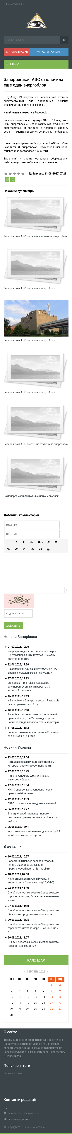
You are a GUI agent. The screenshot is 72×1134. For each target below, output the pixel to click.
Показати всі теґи (13, 1073)
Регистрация (18, 51)
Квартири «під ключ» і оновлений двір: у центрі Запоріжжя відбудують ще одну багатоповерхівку (32, 655)
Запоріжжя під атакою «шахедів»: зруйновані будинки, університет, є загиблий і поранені (29, 686)
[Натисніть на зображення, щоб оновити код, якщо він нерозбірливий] (19, 600)
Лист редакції (16, 4)
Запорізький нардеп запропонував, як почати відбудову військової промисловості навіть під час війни (31, 864)
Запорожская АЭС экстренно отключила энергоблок (36, 444)
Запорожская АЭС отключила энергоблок (29, 288)
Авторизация (51, 51)
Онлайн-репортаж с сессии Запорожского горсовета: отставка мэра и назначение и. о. (33, 928)
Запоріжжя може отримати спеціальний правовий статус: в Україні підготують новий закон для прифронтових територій (33, 718)
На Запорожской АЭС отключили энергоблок (31, 496)
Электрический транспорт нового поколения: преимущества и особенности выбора (33, 817)
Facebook (41, 112)
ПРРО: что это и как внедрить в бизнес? (32, 803)
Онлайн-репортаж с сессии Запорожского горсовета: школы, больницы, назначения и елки (33, 896)
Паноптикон (39, 1127)
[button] (8, 542)
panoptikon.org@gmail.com (23, 1113)
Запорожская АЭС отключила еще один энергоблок (35, 236)
